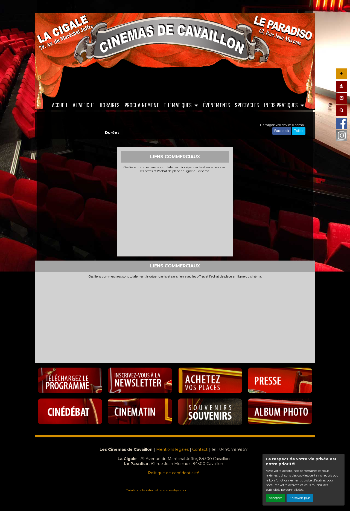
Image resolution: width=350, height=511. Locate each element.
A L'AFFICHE (84, 105)
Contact (200, 449)
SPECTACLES (247, 105)
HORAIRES (109, 105)
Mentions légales (172, 449)
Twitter (299, 131)
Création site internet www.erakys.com (156, 490)
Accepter (275, 498)
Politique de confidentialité (173, 472)
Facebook (281, 131)
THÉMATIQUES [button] (178, 105)
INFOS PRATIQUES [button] (281, 105)
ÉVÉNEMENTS (216, 105)
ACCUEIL (60, 105)
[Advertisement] (175, 214)
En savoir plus (300, 498)
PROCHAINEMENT (141, 105)
